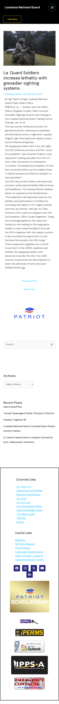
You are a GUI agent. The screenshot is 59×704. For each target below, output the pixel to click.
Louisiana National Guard (22, 7)
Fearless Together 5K (14, 419)
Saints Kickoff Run (12, 406)
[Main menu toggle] (52, 7)
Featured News (13, 94)
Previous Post (29, 281)
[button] (12, 19)
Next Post (29, 289)
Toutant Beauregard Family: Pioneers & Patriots (28, 413)
